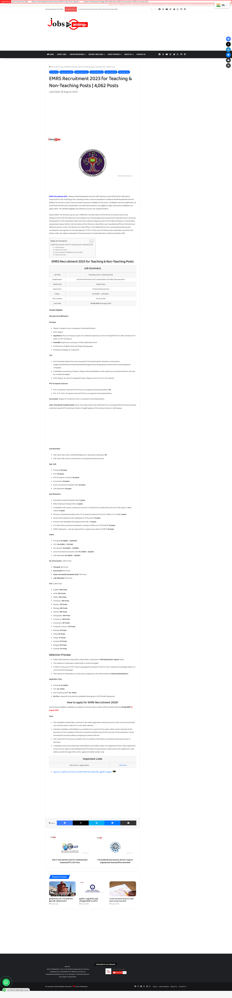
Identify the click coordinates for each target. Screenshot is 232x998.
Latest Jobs (61, 54)
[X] (81, 823)
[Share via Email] (128, 823)
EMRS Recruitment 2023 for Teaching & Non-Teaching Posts (72, 244)
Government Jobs (81, 72)
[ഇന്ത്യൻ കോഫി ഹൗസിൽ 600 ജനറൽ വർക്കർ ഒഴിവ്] (62, 888)
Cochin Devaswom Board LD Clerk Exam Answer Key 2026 (121, 899)
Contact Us (140, 54)
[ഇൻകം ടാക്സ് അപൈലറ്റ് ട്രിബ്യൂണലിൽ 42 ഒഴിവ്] (92, 888)
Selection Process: (61, 250)
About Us (128, 54)
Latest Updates (114, 54)
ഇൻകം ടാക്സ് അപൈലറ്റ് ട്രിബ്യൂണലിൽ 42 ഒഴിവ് (88, 899)
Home (51, 54)
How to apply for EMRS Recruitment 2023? (69, 252)
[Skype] (96, 823)
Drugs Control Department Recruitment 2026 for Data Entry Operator (102, 9)
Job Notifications (77, 54)
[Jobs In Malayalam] (67, 24)
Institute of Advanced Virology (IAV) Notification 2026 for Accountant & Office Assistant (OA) (80, 2)
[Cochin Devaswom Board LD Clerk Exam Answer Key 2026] (122, 888)
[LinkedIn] (228, 49)
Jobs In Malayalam (81, 986)
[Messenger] (112, 823)
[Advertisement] (140, 31)
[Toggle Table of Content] (90, 241)
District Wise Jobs (96, 54)
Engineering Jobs (66, 72)
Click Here (123, 765)
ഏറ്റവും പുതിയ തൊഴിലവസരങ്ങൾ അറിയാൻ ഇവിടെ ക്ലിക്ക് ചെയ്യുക (82, 771)
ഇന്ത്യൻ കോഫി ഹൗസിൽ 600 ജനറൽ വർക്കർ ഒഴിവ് (61, 899)
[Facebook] (65, 823)
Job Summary (59, 247)
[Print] (228, 65)
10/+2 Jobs (59, 67)
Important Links (60, 255)
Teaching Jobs (124, 72)
